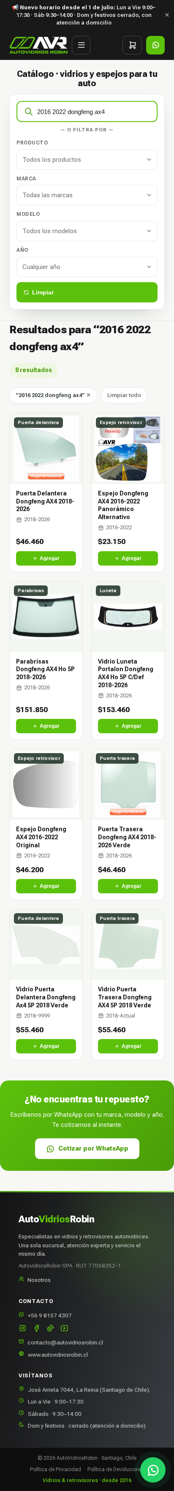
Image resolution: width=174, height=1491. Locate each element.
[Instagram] (23, 1329)
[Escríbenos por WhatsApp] (153, 1470)
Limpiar (43, 292)
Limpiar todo (124, 395)
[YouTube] (64, 1329)
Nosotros (39, 1279)
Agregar (50, 558)
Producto (32, 143)
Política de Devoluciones (115, 1469)
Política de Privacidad (55, 1469)
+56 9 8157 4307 (50, 1315)
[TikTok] (50, 1329)
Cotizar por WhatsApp (93, 1148)
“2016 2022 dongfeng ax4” (51, 395)
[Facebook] (37, 1329)
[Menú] (81, 45)
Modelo (28, 214)
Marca (26, 179)
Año (22, 250)
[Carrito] (132, 45)
